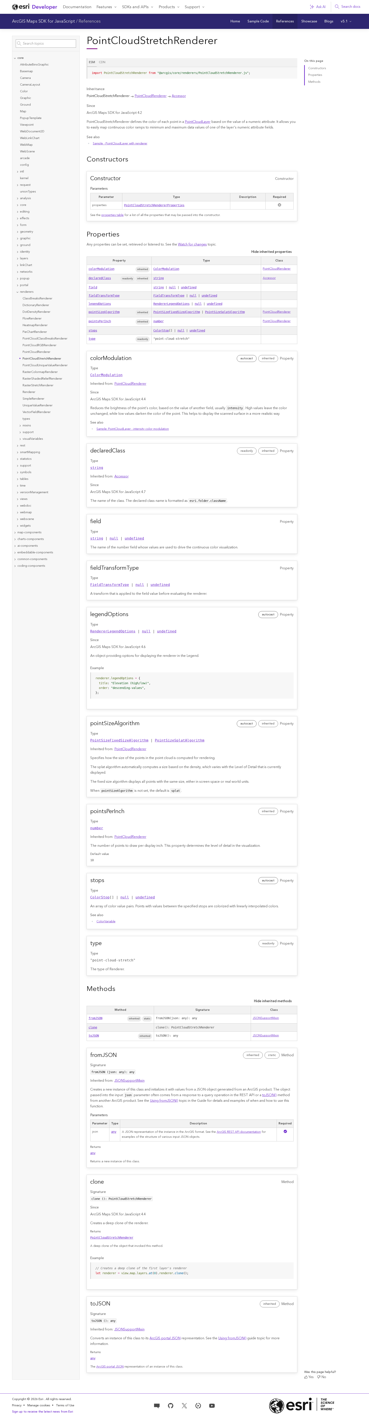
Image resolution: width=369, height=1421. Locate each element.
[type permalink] (105, 943)
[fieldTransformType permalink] (142, 568)
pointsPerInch (100, 321)
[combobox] (46, 43)
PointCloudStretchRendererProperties (154, 205)
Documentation (77, 7)
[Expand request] (17, 185)
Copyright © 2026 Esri (28, 1399)
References (90, 21)
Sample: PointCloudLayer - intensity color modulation (133, 429)
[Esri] (302, 1405)
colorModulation (101, 269)
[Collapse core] (14, 58)
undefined (188, 287)
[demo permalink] (131, 159)
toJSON (94, 1035)
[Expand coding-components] (14, 566)
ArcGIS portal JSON (165, 1338)
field (93, 287)
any (113, 1131)
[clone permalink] (107, 1182)
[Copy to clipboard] (292, 71)
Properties (315, 75)
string (158, 278)
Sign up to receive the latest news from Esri (42, 1411)
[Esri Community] (157, 1405)
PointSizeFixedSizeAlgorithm (176, 312)
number (158, 321)
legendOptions (100, 303)
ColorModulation (166, 269)
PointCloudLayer (197, 122)
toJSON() (269, 1095)
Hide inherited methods (273, 1001)
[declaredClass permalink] (128, 451)
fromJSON (95, 1018)
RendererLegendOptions (171, 303)
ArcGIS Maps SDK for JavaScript (43, 21)
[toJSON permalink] (113, 1304)
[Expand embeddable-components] (14, 552)
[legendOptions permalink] (132, 614)
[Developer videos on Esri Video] (198, 1405)
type (92, 338)
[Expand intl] (17, 171)
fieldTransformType (104, 295)
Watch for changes (192, 244)
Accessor (179, 96)
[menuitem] (235, 21)
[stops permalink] (107, 880)
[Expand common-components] (14, 559)
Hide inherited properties (271, 252)
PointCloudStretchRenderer (111, 1237)
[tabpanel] (192, 74)
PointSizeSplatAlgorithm (225, 312)
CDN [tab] (102, 62)
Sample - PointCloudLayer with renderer (120, 143)
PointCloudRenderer (151, 96)
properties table (112, 215)
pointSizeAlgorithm (104, 312)
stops (93, 330)
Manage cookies (38, 1405)
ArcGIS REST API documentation (239, 1132)
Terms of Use (65, 1405)
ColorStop (161, 330)
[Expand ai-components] (14, 546)
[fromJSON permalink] (120, 1055)
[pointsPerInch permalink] (128, 811)
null (172, 287)
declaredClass (100, 278)
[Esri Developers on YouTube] (212, 1405)
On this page (313, 61)
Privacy (17, 1405)
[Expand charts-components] (14, 539)
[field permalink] (104, 522)
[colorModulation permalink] (135, 358)
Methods (314, 82)
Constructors (317, 68)
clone (93, 1027)
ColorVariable (106, 921)
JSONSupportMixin (266, 1018)
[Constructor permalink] (124, 179)
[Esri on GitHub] (170, 1405)
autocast (246, 358)
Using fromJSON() (164, 1101)
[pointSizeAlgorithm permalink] (143, 724)
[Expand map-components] (14, 532)
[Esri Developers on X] (184, 1405)
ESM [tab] (92, 62)
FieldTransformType (168, 295)
